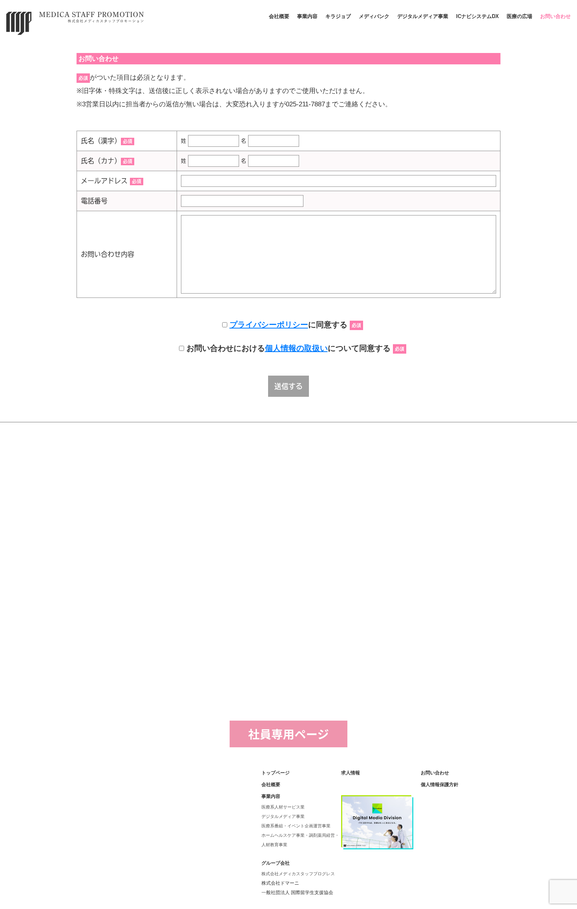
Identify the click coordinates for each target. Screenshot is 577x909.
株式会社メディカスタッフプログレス (298, 873)
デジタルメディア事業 (422, 16)
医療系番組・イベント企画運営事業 (295, 825)
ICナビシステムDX (477, 16)
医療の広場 (519, 16)
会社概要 (279, 16)
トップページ (275, 773)
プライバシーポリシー (269, 324)
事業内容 (307, 16)
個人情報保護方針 (439, 784)
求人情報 (350, 773)
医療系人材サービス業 (283, 807)
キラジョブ (338, 16)
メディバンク (374, 16)
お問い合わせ (555, 16)
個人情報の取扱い (296, 348)
